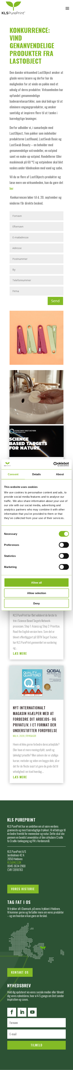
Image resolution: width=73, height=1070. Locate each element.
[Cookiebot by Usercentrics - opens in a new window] (53, 464)
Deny (36, 603)
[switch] (64, 545)
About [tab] (60, 474)
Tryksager (31, 736)
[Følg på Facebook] (11, 1012)
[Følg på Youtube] (32, 1012)
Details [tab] (36, 474)
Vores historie (23, 889)
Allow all (36, 582)
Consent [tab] (13, 474)
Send (55, 300)
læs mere (20, 653)
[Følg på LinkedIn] (22, 1012)
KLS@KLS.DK (14, 862)
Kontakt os (20, 972)
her (11, 188)
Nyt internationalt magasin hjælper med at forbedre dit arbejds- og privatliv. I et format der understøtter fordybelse (35, 719)
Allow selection (36, 592)
